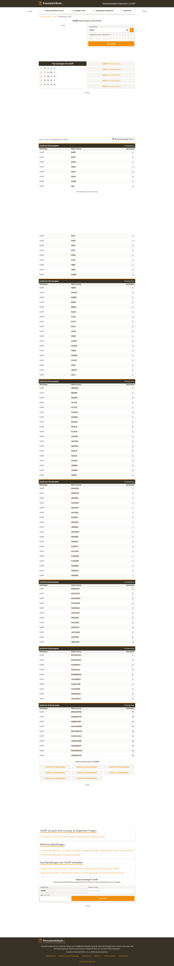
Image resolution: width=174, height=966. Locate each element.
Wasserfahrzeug (83, 837)
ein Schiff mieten (126, 850)
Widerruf (97, 956)
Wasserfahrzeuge (98, 837)
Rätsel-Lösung (93, 887)
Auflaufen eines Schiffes (109, 850)
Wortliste (128, 11)
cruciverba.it (123, 956)
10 (132, 38)
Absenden (103, 898)
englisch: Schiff (46, 868)
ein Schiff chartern (76, 868)
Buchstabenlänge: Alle (123, 139)
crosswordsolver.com (87, 961)
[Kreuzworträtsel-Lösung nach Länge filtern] (90, 38)
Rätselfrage (93, 27)
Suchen (112, 44)
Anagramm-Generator (104, 11)
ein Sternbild (46, 837)
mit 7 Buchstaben (111, 81)
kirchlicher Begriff (68, 837)
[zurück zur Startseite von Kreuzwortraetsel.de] (52, 4)
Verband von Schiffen (90, 850)
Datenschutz (51, 956)
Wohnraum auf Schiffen (71, 850)
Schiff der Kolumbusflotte (50, 850)
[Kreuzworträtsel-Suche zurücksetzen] (127, 30)
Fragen (55, 17)
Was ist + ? (45, 895)
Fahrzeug (56, 837)
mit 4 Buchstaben (111, 64)
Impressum (86, 956)
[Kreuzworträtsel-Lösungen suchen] (132, 30)
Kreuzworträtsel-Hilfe (54, 11)
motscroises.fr (109, 956)
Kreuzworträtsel (45, 17)
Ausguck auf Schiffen (73, 855)
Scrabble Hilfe (79, 11)
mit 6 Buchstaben (111, 75)
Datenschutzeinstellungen (69, 956)
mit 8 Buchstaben (111, 86)
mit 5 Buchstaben (111, 69)
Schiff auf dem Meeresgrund (52, 855)
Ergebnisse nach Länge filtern (99, 34)
